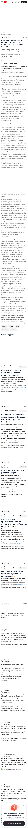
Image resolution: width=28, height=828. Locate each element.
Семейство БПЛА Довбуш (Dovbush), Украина (12, 471)
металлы (13, 330)
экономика (5, 330)
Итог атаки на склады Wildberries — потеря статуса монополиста (11, 372)
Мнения (3, 32)
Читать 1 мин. (23, 387)
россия (11, 326)
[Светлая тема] (10, 2)
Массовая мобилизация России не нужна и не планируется (12, 573)
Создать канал (19, 2)
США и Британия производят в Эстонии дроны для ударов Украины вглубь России (14, 523)
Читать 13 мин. (23, 443)
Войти (23, 2)
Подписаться (23, 366)
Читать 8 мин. (23, 492)
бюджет (4, 326)
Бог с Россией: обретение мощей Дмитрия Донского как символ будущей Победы (13, 418)
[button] (13, 2)
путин (17, 326)
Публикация (16, 2)
